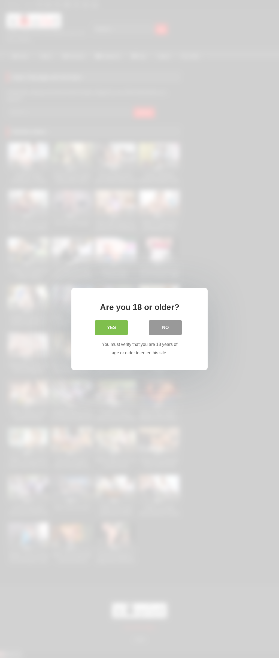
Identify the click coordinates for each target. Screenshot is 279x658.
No (165, 327)
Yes (111, 327)
